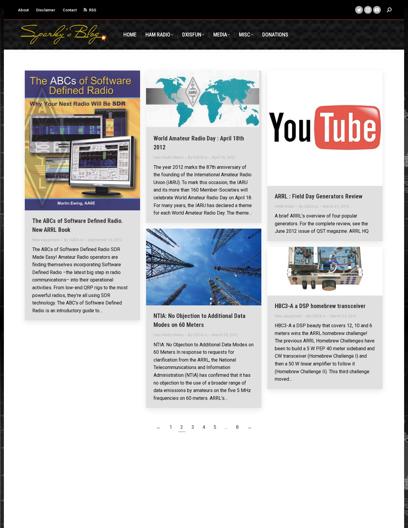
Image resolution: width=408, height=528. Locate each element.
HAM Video (285, 206)
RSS (92, 10)
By (73, 240)
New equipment (45, 240)
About (23, 10)
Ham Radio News (168, 157)
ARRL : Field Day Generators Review (318, 196)
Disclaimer (45, 10)
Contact (70, 10)
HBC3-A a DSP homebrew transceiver (320, 306)
